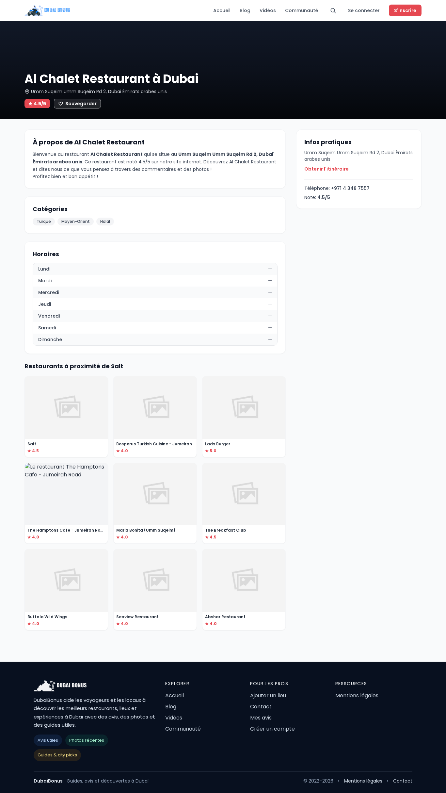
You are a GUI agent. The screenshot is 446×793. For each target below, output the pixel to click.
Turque (44, 221)
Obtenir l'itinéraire (326, 169)
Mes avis (261, 717)
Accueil (222, 10)
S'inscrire (405, 10)
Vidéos (268, 10)
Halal (105, 221)
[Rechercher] (333, 10)
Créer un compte (272, 729)
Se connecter (364, 10)
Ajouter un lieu (268, 695)
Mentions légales (356, 695)
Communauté (301, 10)
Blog (245, 10)
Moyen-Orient (75, 221)
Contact (261, 706)
